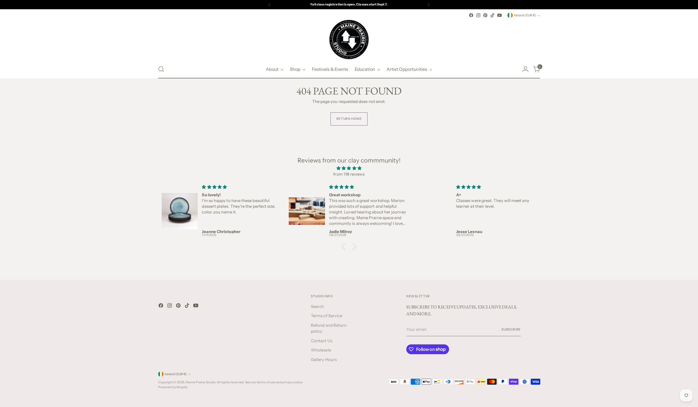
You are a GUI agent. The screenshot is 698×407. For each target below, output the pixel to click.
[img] (349, 168)
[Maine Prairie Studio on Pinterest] (485, 15)
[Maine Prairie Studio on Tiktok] (492, 15)
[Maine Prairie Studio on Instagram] (478, 15)
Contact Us (321, 340)
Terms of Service (326, 315)
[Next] (429, 4)
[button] (345, 246)
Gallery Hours (324, 359)
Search (317, 306)
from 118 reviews (349, 174)
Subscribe (511, 329)
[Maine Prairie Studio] (349, 39)
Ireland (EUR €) (525, 15)
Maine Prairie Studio (200, 382)
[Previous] (269, 4)
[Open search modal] (161, 69)
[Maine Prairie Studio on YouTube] (499, 15)
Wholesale (321, 350)
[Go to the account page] (525, 69)
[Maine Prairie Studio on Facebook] (471, 15)
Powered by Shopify (173, 387)
